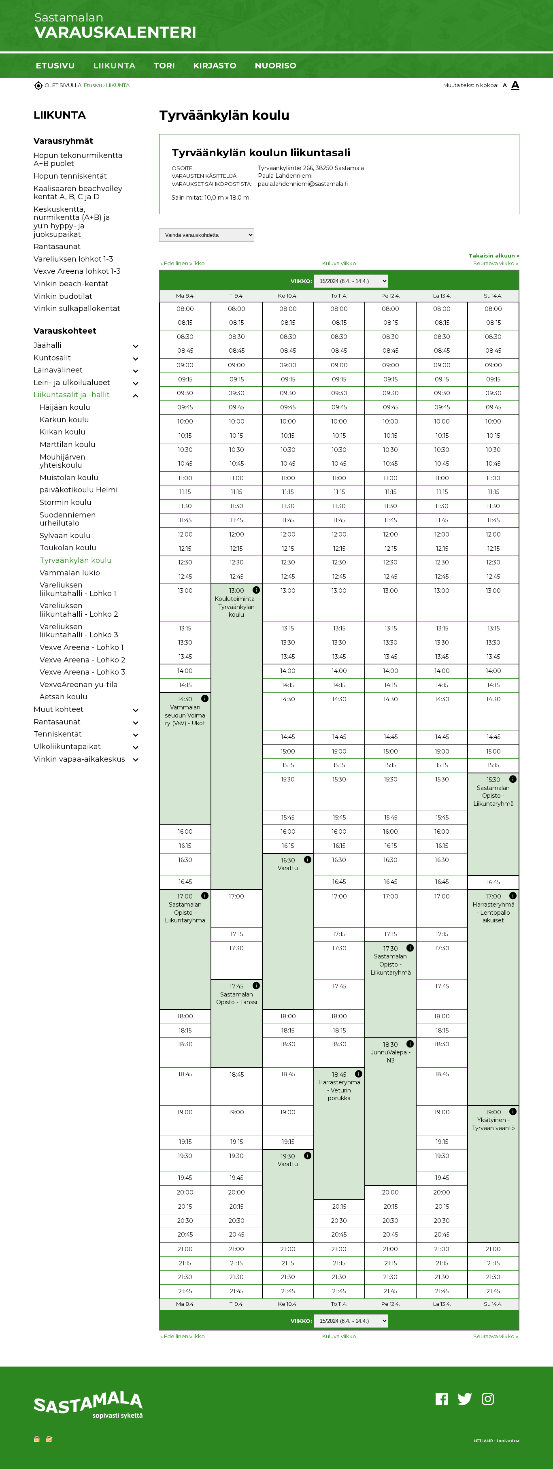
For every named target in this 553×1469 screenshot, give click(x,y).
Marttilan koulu (68, 444)
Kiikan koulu (62, 432)
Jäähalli (48, 345)
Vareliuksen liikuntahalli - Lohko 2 (79, 610)
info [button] (256, 589)
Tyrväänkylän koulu (76, 560)
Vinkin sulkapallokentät (77, 308)
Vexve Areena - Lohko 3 (82, 672)
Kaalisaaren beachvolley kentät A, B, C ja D (78, 193)
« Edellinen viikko (182, 263)
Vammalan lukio (70, 572)
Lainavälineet (58, 370)
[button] (136, 347)
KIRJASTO (214, 65)
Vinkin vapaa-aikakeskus (79, 759)
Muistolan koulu (69, 477)
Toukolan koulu (68, 547)
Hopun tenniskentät (70, 176)
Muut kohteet (58, 709)
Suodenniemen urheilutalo (68, 519)
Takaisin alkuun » (493, 255)
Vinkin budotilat (63, 296)
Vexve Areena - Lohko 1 (81, 647)
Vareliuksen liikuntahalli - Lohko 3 (79, 631)
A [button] (505, 85)
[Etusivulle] (115, 36)
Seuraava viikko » (495, 263)
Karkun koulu (64, 419)
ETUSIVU (55, 65)
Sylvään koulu (65, 535)
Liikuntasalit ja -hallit (72, 394)
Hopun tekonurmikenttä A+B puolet (78, 159)
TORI (164, 65)
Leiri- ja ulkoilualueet (72, 382)
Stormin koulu (65, 502)
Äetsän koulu (63, 696)
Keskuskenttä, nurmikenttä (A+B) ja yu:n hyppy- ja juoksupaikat (72, 222)
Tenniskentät (58, 734)
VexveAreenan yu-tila (79, 684)
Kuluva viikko (339, 263)
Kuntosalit (52, 357)
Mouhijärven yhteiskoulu (62, 461)
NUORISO (275, 65)
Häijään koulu (65, 407)
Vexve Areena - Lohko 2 (82, 660)
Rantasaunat (57, 246)
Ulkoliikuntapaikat (67, 746)
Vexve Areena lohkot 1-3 (77, 271)
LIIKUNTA (114, 65)
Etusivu (93, 85)
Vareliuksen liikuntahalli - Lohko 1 (78, 589)
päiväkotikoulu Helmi (79, 489)
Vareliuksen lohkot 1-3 (73, 259)
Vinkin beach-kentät (71, 283)
